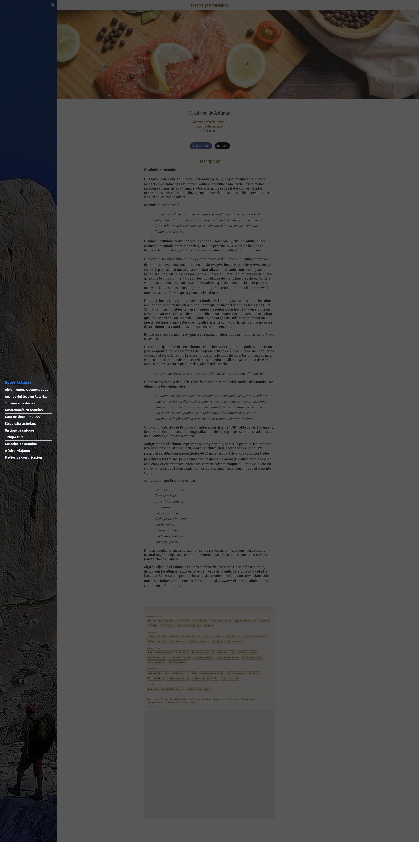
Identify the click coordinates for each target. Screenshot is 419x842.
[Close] (52, 4)
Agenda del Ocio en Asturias (26, 396)
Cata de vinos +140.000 (22, 417)
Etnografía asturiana (21, 424)
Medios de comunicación (23, 457)
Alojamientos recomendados (26, 390)
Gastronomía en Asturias (24, 410)
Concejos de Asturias (21, 444)
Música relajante (17, 451)
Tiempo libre (14, 437)
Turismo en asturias (20, 403)
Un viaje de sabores (20, 430)
